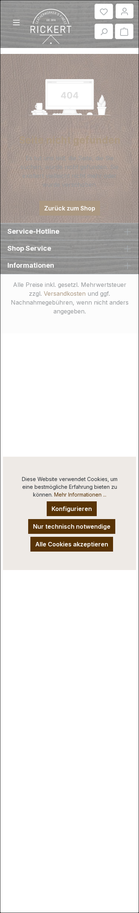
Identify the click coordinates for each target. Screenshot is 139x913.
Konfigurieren (72, 508)
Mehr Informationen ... (80, 494)
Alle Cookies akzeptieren (71, 544)
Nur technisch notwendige (71, 526)
